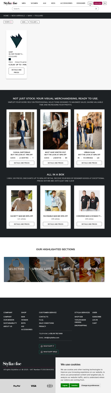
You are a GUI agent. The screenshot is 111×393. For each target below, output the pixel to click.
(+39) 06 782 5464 (55, 334)
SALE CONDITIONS (46, 323)
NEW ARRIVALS (18, 16)
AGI (22, 326)
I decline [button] (74, 385)
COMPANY (7, 317)
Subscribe (97, 3)
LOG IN (95, 320)
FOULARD (39, 16)
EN (105, 3)
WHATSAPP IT (48, 346)
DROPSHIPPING (81, 326)
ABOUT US (7, 326)
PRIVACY (42, 326)
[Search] (97, 8)
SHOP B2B (79, 317)
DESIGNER (81, 3)
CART (94, 323)
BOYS (23, 323)
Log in (90, 3)
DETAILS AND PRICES (21, 163)
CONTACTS (43, 317)
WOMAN (24, 320)
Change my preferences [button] (90, 385)
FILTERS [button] (7, 22)
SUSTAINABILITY (10, 323)
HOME (6, 16)
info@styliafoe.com (51, 338)
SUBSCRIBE (96, 317)
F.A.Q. (41, 320)
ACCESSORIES (26, 330)
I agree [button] (64, 385)
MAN (30, 16)
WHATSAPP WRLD (50, 352)
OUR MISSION (8, 320)
